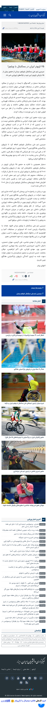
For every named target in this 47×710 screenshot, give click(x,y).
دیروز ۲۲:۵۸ (42, 621)
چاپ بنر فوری (40, 635)
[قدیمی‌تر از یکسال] (23, 319)
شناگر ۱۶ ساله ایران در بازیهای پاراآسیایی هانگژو (29, 369)
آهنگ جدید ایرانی (39, 639)
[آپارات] (20, 683)
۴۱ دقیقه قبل (42, 541)
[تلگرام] (23, 678)
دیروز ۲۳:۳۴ (42, 589)
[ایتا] (34, 678)
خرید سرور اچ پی (18, 639)
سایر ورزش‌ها (40, 23)
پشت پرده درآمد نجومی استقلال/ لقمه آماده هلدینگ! (20, 530)
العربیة (27, 9)
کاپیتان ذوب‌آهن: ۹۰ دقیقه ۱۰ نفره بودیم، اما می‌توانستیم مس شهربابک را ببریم (24, 584)
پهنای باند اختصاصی (25, 635)
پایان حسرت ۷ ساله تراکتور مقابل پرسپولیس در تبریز (21, 601)
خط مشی (26, 669)
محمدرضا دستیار (36, 288)
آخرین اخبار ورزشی (34, 519)
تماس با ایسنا (6, 669)
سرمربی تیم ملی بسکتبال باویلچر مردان (29, 293)
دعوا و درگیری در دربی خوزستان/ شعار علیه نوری (22, 617)
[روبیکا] (40, 678)
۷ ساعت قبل (42, 561)
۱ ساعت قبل (42, 545)
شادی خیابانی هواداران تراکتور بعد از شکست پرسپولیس (23, 568)
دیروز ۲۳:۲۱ (42, 602)
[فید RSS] (26, 683)
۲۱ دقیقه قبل (42, 530)
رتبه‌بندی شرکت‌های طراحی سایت (33, 642)
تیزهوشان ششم (6, 639)
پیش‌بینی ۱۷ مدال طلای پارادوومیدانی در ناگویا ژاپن (21, 541)
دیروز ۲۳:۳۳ (42, 595)
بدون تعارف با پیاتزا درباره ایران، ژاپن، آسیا (24, 551)
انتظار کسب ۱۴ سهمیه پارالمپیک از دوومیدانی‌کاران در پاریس (25, 335)
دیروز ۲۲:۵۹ (42, 618)
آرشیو (16, 7)
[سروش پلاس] (29, 678)
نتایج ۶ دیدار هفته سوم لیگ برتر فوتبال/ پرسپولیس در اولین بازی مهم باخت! (20, 622)
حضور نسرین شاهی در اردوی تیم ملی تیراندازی (28, 471)
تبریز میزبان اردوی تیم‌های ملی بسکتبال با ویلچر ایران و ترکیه (24, 403)
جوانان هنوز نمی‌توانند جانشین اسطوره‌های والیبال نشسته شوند (23, 505)
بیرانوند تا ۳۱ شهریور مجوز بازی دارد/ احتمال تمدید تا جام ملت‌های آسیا (21, 562)
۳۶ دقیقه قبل (42, 534)
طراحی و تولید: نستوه (22, 689)
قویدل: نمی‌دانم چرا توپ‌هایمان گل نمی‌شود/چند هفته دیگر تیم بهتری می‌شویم (20, 606)
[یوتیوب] (17, 678)
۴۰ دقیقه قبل (42, 538)
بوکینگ (17, 642)
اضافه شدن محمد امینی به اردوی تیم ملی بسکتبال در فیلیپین (21, 578)
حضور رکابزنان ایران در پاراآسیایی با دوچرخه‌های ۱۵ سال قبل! (24, 437)
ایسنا (36, 15)
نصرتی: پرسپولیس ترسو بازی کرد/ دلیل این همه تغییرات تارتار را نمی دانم (22, 525)
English (21, 9)
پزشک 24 (29, 639)
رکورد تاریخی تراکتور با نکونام (29, 573)
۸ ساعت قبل (42, 577)
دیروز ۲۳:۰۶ (42, 605)
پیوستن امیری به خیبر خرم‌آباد (29, 537)
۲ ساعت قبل (42, 555)
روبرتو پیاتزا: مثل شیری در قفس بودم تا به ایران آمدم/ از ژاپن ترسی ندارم (20, 546)
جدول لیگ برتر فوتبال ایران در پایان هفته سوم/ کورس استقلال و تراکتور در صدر (20, 596)
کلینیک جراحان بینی (23, 645)
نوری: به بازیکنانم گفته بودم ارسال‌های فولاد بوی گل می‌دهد (21, 590)
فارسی (32, 9)
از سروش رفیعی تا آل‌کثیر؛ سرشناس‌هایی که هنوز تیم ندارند (21, 556)
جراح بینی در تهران (9, 635)
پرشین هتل (6, 642)
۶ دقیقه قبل (42, 524)
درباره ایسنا (16, 669)
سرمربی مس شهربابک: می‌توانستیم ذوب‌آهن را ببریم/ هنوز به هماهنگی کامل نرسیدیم (20, 612)
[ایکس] (12, 678)
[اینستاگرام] (6, 678)
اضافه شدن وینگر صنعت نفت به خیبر (26, 534)
